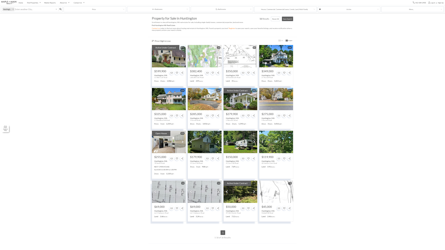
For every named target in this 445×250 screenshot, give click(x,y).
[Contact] (171, 72)
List (282, 40)
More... (411, 9)
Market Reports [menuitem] (50, 3)
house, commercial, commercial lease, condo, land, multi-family (284, 9)
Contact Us (78, 3)
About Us (63, 3)
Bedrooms (158, 9)
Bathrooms (222, 9)
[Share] (182, 72)
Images (290, 40)
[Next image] (182, 56)
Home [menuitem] (21, 3)
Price (94, 9)
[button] (13, 9)
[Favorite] (177, 72)
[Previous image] (155, 56)
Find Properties (32, 3)
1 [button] (223, 232)
